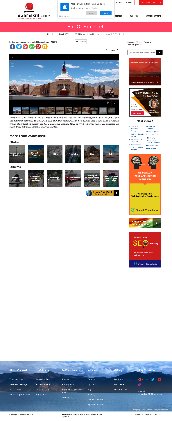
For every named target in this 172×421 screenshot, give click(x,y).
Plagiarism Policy (44, 379)
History (91, 394)
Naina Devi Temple (151, 127)
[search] (151, 2)
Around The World (102, 193)
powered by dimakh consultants (147, 415)
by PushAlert (66, 16)
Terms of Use (42, 389)
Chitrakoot (151, 149)
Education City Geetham (136, 140)
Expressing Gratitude (19, 394)
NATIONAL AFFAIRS (114, 16)
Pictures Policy (43, 384)
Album (138, 42)
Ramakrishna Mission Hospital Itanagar (137, 147)
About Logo (15, 389)
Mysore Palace (153, 146)
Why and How (16, 379)
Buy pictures (42, 394)
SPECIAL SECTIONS (154, 16)
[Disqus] (64, 233)
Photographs (68, 384)
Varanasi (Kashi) (153, 132)
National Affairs (95, 399)
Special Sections (96, 404)
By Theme (119, 384)
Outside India (120, 389)
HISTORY (94, 16)
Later (91, 13)
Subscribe (117, 2)
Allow (106, 13)
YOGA (79, 16)
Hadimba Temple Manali (137, 135)
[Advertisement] (86, 319)
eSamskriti (67, 397)
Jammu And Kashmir (87, 34)
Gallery (64, 34)
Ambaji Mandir (152, 135)
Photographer (134, 44)
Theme (147, 42)
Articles (65, 379)
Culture (91, 379)
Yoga (90, 389)
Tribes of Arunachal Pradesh (134, 128)
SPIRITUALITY (63, 16)
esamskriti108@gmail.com (38, 42)
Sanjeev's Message (18, 384)
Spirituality (93, 384)
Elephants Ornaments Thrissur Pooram (153, 140)
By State (118, 379)
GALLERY (134, 16)
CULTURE (45, 16)
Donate (129, 2)
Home (50, 34)
